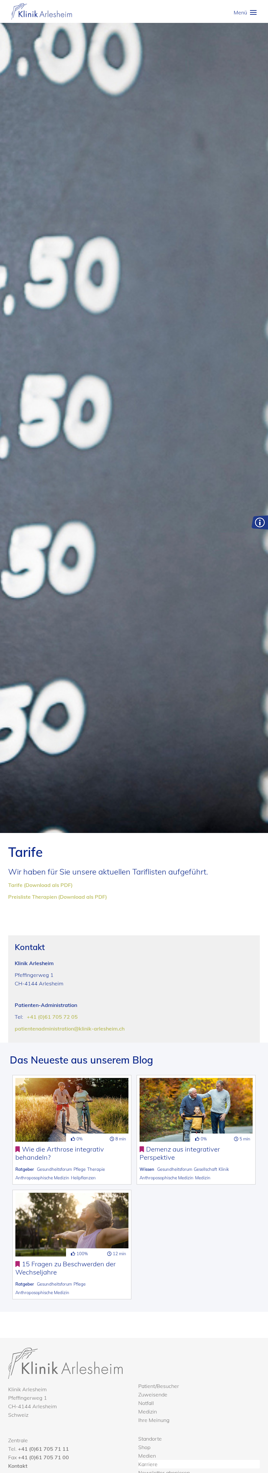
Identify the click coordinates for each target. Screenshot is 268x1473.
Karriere (148, 1464)
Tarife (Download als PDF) (40, 885)
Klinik (224, 1169)
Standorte (150, 1438)
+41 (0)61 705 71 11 (43, 1449)
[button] (245, 12)
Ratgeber (24, 1169)
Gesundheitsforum (54, 1169)
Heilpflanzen (83, 1177)
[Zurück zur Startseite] (41, 11)
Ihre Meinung (154, 1420)
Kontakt (17, 1466)
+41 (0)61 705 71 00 (43, 1457)
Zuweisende (152, 1394)
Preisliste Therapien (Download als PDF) (57, 896)
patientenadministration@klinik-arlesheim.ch (70, 1028)
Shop (144, 1447)
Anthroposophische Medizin (42, 1177)
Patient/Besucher (158, 1386)
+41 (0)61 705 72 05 (52, 1017)
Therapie (96, 1169)
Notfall (146, 1403)
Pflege (80, 1169)
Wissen (147, 1169)
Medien (147, 1455)
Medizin (202, 1177)
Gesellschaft (205, 1169)
